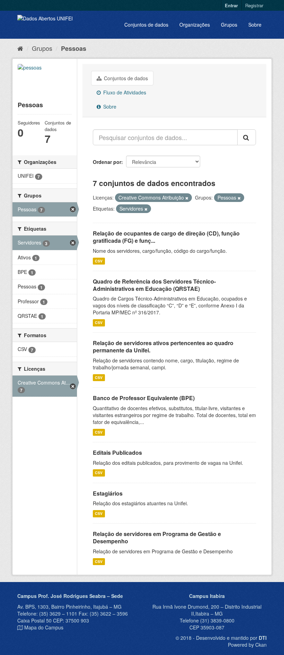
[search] (246, 137)
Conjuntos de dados (146, 24)
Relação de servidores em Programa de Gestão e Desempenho (157, 537)
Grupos (229, 24)
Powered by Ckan (247, 644)
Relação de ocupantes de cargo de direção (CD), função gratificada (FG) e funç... (166, 237)
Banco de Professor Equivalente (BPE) (144, 398)
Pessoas (73, 48)
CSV (99, 261)
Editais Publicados (117, 452)
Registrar (254, 5)
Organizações (194, 24)
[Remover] (186, 198)
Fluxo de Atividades (124, 92)
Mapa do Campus (43, 627)
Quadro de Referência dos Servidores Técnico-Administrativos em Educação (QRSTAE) (154, 285)
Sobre (254, 24)
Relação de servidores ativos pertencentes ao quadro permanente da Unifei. (163, 346)
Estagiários (108, 493)
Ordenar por (107, 161)
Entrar (231, 5)
